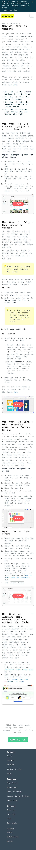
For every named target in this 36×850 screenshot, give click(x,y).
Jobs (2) (11, 814)
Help (3, 23)
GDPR (9, 818)
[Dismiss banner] (32, 2)
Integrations (14, 23)
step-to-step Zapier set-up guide (19, 669)
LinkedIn (10, 841)
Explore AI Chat (10, 10)
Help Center (11, 783)
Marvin (27, 796)
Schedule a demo (14, 769)
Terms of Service (14, 792)
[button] (32, 15)
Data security (12, 823)
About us (10, 810)
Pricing (9, 756)
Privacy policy (12, 787)
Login (9, 773)
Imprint (9, 832)
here (15, 85)
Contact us (18, 739)
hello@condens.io (13, 837)
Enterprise (10, 765)
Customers (10, 760)
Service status (12, 800)
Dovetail (17, 796)
